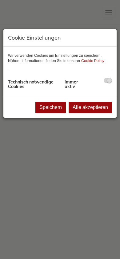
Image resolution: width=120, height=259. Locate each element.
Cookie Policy (92, 61)
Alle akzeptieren (90, 107)
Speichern (50, 107)
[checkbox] (108, 80)
